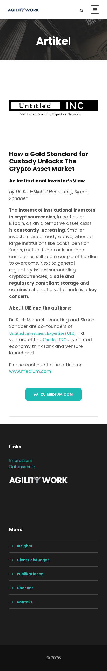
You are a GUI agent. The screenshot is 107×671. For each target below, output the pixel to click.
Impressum (20, 460)
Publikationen (30, 574)
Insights (24, 546)
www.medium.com (30, 371)
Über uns (25, 588)
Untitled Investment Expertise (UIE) (42, 333)
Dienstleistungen (33, 560)
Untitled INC (54, 339)
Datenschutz (22, 467)
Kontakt (24, 602)
